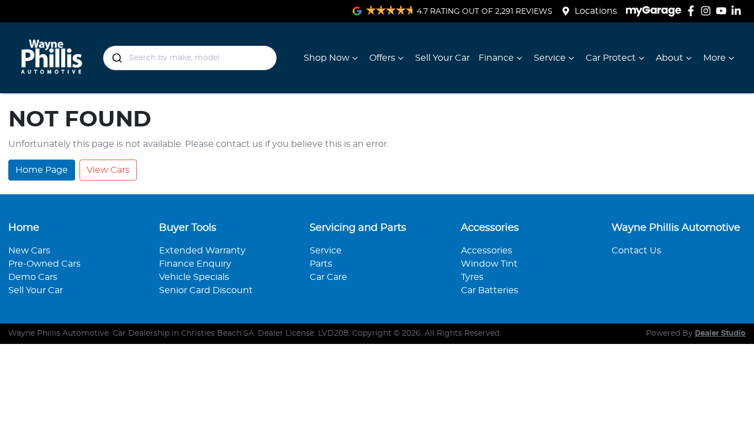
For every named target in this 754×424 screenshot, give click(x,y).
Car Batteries (489, 290)
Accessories (486, 250)
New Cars (29, 250)
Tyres (472, 277)
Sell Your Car (442, 58)
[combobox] (190, 58)
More (714, 58)
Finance (496, 58)
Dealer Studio (720, 333)
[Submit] (116, 58)
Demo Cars (32, 277)
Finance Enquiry (195, 263)
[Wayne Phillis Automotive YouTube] (723, 11)
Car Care (328, 277)
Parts (321, 263)
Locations (596, 11)
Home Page (41, 170)
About (669, 58)
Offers (382, 58)
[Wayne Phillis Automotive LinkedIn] (738, 11)
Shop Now (326, 58)
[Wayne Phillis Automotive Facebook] (693, 11)
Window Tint (489, 263)
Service (550, 58)
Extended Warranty (202, 250)
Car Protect (611, 58)
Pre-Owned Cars (44, 263)
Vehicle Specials (194, 277)
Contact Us (636, 250)
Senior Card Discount (206, 290)
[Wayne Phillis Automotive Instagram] (707, 11)
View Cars (108, 170)
